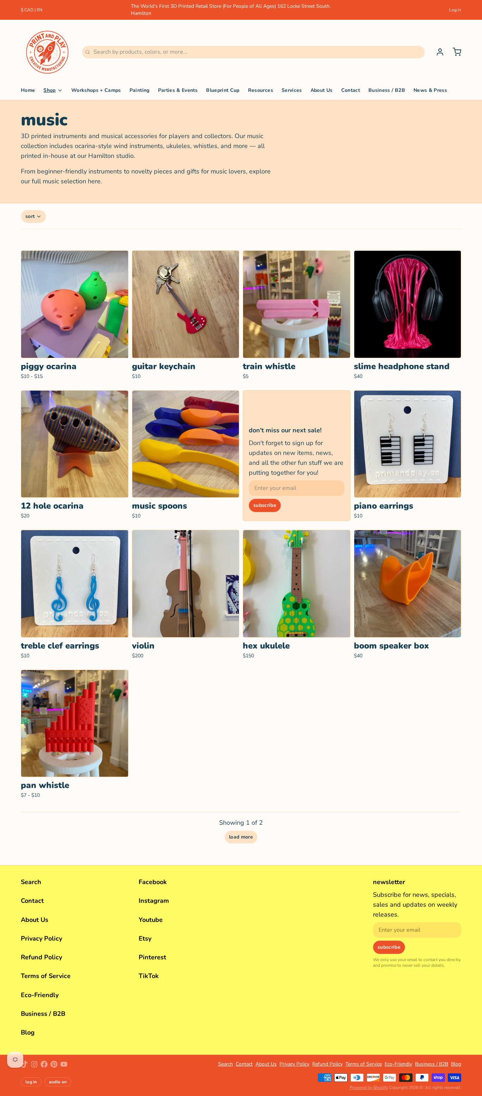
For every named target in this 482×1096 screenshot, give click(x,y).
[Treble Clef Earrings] (74, 584)
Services (292, 90)
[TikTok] (24, 1064)
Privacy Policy (41, 938)
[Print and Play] (47, 51)
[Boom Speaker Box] (408, 584)
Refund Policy (41, 957)
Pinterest (152, 957)
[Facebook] (44, 1064)
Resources (260, 90)
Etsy (145, 938)
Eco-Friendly (40, 995)
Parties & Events (178, 90)
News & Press (430, 90)
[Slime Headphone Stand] (408, 304)
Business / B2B (386, 90)
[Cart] (454, 52)
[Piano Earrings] (408, 444)
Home (28, 90)
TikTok (149, 976)
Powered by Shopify (369, 1087)
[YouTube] (63, 1064)
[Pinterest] (54, 1064)
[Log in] (437, 52)
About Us (322, 90)
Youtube (151, 920)
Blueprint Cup (223, 90)
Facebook (153, 882)
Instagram (154, 900)
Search (31, 882)
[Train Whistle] (296, 304)
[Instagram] (34, 1064)
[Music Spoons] (186, 444)
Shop (49, 90)
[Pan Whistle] (74, 723)
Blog (28, 1032)
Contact (350, 90)
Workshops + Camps (96, 90)
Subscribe (264, 505)
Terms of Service (46, 976)
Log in (455, 10)
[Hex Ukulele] (296, 584)
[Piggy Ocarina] (74, 304)
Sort (30, 216)
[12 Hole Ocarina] (74, 444)
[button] (74, 348)
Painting (139, 90)
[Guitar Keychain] (186, 304)
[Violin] (186, 584)
